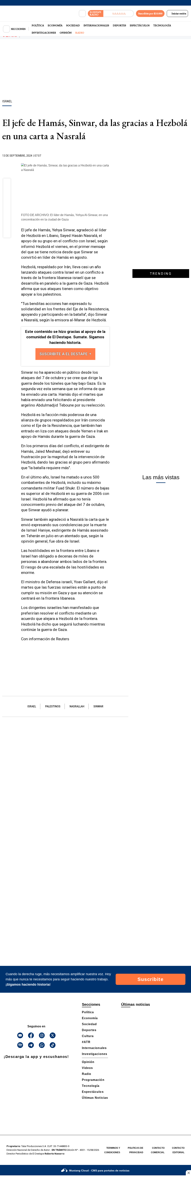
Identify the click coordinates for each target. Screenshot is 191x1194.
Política (38, 25)
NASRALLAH (77, 706)
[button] (7, 183)
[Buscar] (82, 13)
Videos (87, 1067)
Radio (79, 32)
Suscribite (150, 979)
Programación (93, 1079)
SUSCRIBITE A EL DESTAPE (64, 354)
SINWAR (98, 706)
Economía (55, 25)
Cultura (88, 1036)
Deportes (119, 25)
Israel (31, 706)
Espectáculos (140, 25)
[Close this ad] (188, 1172)
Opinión (66, 32)
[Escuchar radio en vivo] (118, 13)
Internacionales (96, 25)
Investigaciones (44, 32)
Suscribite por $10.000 (150, 13)
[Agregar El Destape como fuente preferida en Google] (108, 156)
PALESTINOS (52, 706)
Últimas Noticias (95, 1097)
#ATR (86, 1042)
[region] (95, 70)
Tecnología (162, 25)
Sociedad (73, 25)
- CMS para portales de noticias (99, 1170)
